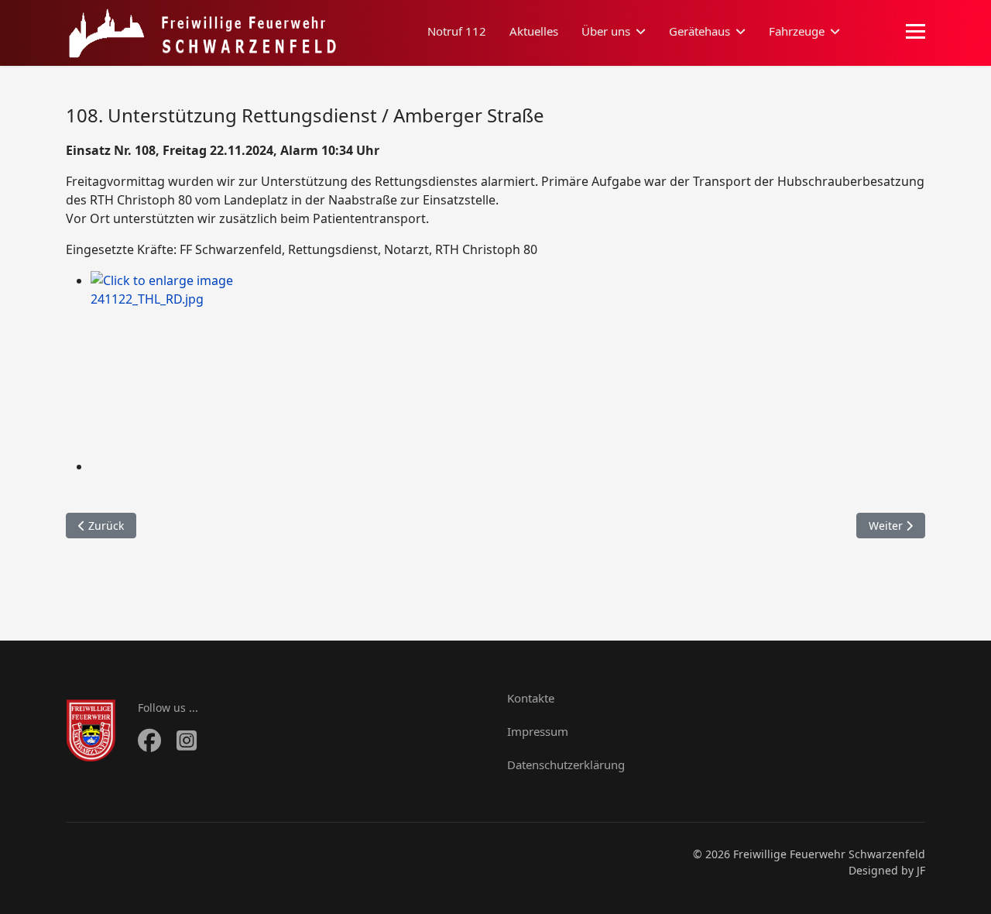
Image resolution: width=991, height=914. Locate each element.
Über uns (605, 31)
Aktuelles (533, 31)
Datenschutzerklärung (566, 764)
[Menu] (915, 32)
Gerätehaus (699, 31)
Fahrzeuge (797, 31)
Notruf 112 (456, 31)
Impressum (537, 731)
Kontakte (530, 698)
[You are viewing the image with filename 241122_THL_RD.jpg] (508, 364)
